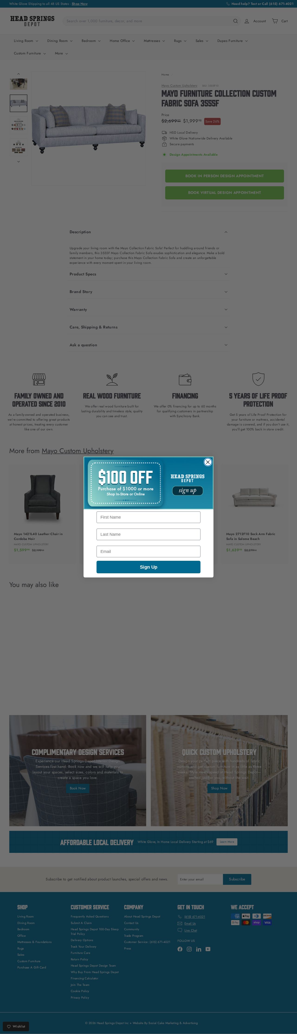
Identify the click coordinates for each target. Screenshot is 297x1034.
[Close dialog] (208, 462)
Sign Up (148, 567)
